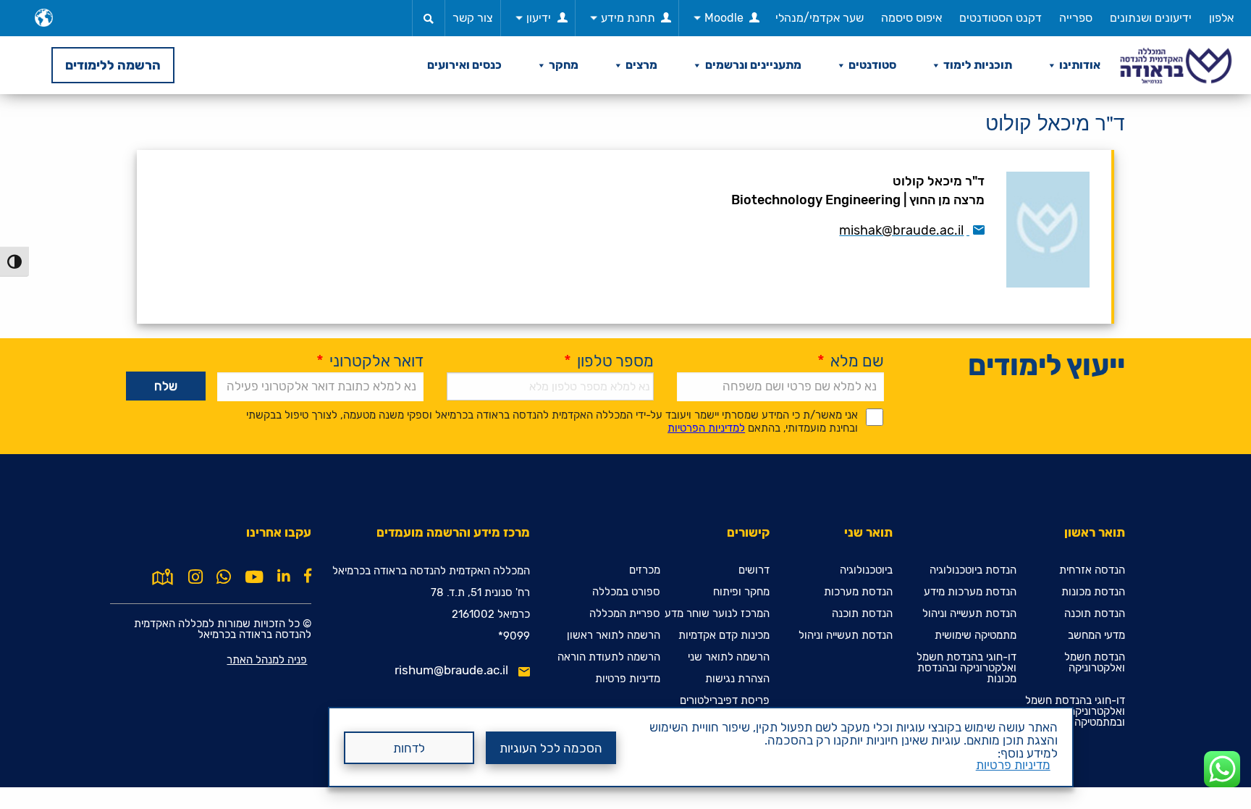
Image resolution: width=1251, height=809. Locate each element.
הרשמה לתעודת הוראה (608, 657)
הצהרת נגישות (737, 679)
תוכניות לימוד (977, 65)
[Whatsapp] (223, 577)
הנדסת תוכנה (1094, 613)
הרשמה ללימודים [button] (113, 65)
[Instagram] (195, 577)
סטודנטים (872, 65)
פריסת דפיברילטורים (725, 700)
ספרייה (1075, 18)
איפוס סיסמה (911, 18)
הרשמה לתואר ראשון (613, 635)
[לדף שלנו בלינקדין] (283, 575)
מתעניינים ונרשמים (753, 65)
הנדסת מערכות (858, 592)
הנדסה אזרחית (1092, 570)
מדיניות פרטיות (1013, 765)
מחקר (563, 65)
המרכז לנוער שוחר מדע (717, 613)
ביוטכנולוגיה (866, 570)
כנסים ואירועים (464, 65)
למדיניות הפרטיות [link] (706, 428)
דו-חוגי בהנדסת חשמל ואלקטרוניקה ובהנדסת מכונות (966, 668)
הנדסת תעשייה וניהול (969, 613)
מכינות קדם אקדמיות (724, 635)
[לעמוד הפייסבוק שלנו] (307, 575)
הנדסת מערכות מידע (970, 592)
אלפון (1221, 18)
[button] (429, 18)
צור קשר (472, 18)
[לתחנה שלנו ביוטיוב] (254, 577)
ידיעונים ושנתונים (1151, 18)
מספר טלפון (609, 361)
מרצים (641, 65)
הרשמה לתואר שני (729, 657)
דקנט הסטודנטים (1000, 18)
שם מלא (850, 361)
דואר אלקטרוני (370, 361)
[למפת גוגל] (162, 575)
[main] (625, 440)
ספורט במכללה (626, 592)
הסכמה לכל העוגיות (551, 748)
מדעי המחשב (1096, 635)
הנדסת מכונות (1093, 592)
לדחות (409, 748)
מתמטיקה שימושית (975, 635)
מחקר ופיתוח (741, 592)
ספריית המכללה (624, 613)
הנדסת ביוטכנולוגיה (973, 570)
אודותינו (1079, 65)
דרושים (754, 570)
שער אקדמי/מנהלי (819, 18)
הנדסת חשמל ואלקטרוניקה (1094, 663)
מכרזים (644, 570)
